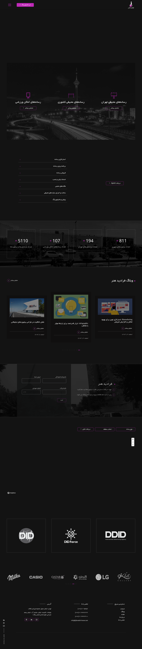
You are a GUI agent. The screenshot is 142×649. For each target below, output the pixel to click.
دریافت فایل (86, 429)
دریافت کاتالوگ (115, 183)
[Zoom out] (132, 442)
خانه (129, 13)
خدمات (124, 13)
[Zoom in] (132, 439)
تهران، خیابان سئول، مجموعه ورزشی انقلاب (39, 609)
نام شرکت (63, 388)
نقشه (119, 13)
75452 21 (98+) (83, 609)
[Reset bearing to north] (132, 444)
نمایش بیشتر (114, 108)
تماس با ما (67, 13)
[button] (37, 619)
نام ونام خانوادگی (60, 377)
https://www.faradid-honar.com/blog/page (97, 13)
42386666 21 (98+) (81, 612)
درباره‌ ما (122, 617)
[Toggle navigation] (9, 5)
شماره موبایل (36, 388)
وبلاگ (123, 612)
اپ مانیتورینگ (26, 5)
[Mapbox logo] (11, 493)
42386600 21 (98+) (81, 616)
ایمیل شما (37, 377)
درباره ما (74, 13)
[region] (71, 466)
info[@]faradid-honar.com (79, 620)
